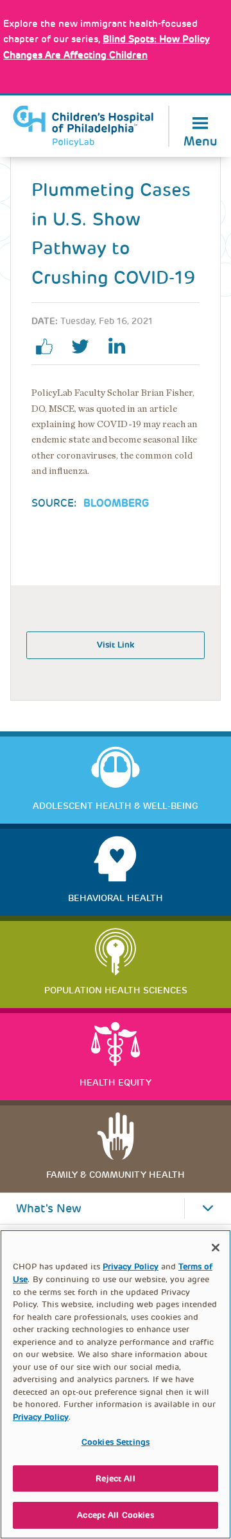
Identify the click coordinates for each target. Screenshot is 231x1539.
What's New (48, 1208)
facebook (49, 346)
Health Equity (115, 1082)
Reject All (115, 1478)
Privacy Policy (130, 1266)
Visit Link (115, 644)
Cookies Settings (115, 1442)
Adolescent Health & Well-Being (115, 805)
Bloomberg (116, 503)
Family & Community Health (115, 1174)
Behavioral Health (115, 898)
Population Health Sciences (115, 990)
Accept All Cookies (115, 1515)
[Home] (83, 126)
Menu (201, 140)
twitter (85, 346)
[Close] (215, 1248)
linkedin (121, 346)
